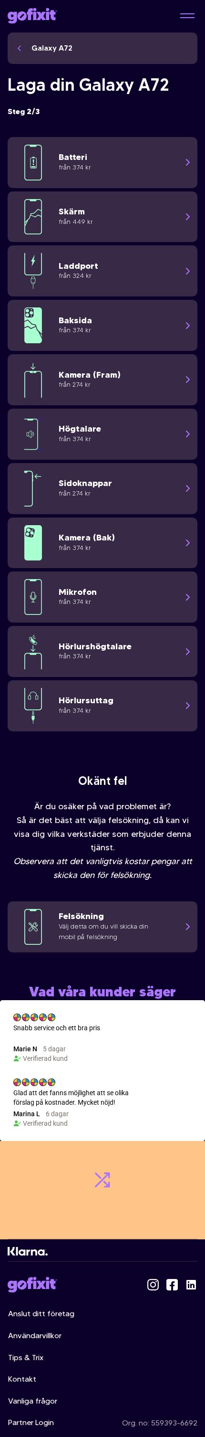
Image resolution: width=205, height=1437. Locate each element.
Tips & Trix (25, 1357)
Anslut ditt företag (41, 1313)
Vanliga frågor (32, 1400)
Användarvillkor (35, 1335)
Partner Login (31, 1422)
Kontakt (22, 1379)
